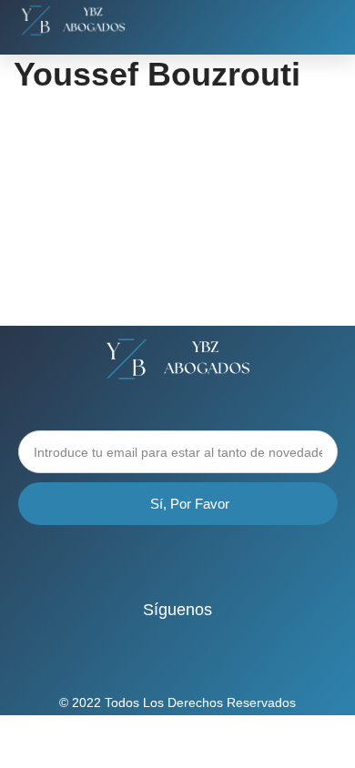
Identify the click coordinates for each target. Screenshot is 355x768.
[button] (323, 23)
